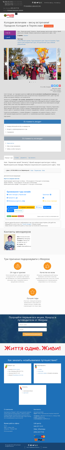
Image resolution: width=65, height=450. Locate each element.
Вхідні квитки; (10, 143)
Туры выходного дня (37, 41)
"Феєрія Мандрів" (26, 224)
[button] (24, 6)
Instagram (21, 10)
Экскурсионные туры (43, 42)
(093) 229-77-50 (14, 4)
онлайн (40, 369)
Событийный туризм (23, 41)
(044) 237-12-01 (9, 1)
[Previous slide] (6, 63)
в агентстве (40, 371)
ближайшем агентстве (18, 375)
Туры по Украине (50, 41)
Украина (26, 35)
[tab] (30, 82)
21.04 (45, 2)
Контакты (45, 447)
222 (33, 3)
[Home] (9, 16)
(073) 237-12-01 (9, 3)
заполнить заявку (42, 373)
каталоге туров (16, 369)
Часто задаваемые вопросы (32, 447)
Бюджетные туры (30, 42)
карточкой (25, 393)
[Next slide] (58, 63)
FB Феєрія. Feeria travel (12, 10)
